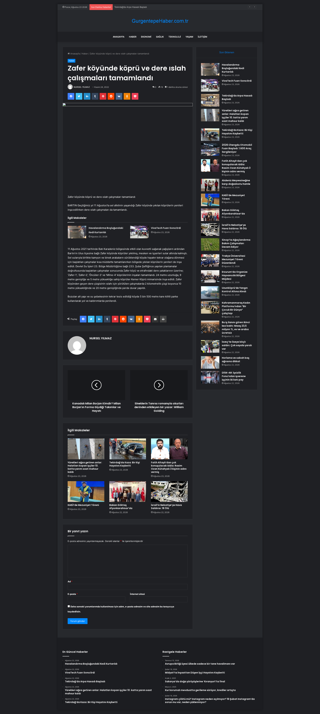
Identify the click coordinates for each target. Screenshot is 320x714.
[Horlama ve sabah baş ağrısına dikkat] (210, 362)
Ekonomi (146, 36)
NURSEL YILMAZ (82, 87)
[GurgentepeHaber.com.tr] (160, 21)
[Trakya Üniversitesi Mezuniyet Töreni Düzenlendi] (210, 260)
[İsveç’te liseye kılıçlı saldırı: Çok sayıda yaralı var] (210, 346)
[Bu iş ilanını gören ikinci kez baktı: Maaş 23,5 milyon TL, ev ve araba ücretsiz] (210, 327)
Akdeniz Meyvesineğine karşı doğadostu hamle (236, 182)
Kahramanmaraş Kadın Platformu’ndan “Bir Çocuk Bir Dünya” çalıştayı (236, 308)
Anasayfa (118, 36)
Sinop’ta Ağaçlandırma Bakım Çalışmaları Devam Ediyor (236, 243)
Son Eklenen (226, 52)
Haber (132, 36)
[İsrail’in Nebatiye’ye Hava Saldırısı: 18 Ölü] (169, 491)
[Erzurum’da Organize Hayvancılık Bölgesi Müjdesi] (210, 276)
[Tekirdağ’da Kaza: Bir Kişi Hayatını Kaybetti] (127, 448)
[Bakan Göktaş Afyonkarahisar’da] (127, 491)
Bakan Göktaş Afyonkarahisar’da (120, 506)
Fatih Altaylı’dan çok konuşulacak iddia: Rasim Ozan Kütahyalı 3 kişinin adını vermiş (168, 467)
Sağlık (160, 36)
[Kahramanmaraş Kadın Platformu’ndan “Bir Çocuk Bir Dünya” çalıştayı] (210, 307)
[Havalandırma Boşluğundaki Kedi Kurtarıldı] (77, 232)
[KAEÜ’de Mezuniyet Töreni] (86, 491)
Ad (70, 581)
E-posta (73, 594)
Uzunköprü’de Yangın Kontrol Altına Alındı (235, 289)
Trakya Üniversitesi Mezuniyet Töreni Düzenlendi (233, 259)
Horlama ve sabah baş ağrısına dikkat (235, 359)
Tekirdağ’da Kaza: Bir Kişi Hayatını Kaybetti (124, 464)
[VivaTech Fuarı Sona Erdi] (139, 232)
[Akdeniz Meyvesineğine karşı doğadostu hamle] (210, 185)
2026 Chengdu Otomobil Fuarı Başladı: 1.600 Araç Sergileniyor (237, 148)
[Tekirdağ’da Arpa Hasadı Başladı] (210, 100)
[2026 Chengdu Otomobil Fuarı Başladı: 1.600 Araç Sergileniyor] (210, 149)
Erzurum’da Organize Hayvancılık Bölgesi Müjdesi (235, 275)
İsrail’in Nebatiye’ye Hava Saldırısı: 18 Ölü (166, 506)
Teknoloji (174, 36)
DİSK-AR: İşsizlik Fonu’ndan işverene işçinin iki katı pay (234, 376)
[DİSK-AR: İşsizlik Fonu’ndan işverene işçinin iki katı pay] (210, 377)
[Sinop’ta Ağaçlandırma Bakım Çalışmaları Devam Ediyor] (210, 244)
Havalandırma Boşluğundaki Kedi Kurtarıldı (233, 68)
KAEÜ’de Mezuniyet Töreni (83, 505)
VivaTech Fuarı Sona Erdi (166, 228)
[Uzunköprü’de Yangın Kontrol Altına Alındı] (210, 292)
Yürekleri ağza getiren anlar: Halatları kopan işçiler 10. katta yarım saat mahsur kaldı (85, 467)
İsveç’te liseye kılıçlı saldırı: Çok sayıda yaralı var (237, 345)
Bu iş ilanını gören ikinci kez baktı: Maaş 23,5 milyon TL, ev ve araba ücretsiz (236, 327)
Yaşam (189, 36)
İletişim (202, 36)
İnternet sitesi (137, 594)
